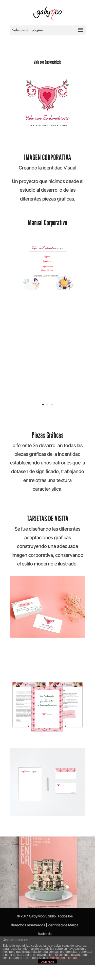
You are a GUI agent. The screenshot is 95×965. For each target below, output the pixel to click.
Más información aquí (64, 958)
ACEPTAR (47, 961)
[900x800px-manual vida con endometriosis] (47, 291)
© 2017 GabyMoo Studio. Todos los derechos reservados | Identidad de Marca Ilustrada (45, 924)
